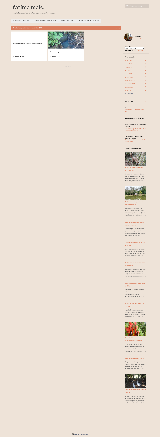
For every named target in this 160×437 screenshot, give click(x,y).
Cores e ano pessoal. (67, 20)
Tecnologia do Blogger (81, 434)
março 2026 (129, 74)
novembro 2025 (130, 84)
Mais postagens (66, 67)
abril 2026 (128, 70)
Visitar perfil (137, 39)
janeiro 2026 (129, 77)
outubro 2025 (129, 87)
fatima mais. (28, 7)
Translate (140, 50)
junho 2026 (128, 64)
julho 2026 (128, 60)
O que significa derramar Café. (134, 358)
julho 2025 (128, 90)
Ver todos (117, 28)
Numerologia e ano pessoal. (21, 20)
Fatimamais (137, 36)
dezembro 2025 (130, 80)
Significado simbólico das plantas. (46, 20)
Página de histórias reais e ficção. (88, 20)
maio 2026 (128, 67)
